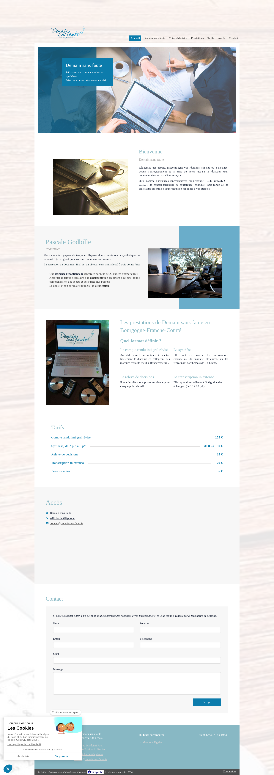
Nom (56, 623)
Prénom (144, 623)
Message (58, 669)
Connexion (229, 771)
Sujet (56, 653)
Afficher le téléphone (62, 518)
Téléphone (146, 638)
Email (56, 638)
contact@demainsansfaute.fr (66, 523)
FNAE (130, 772)
